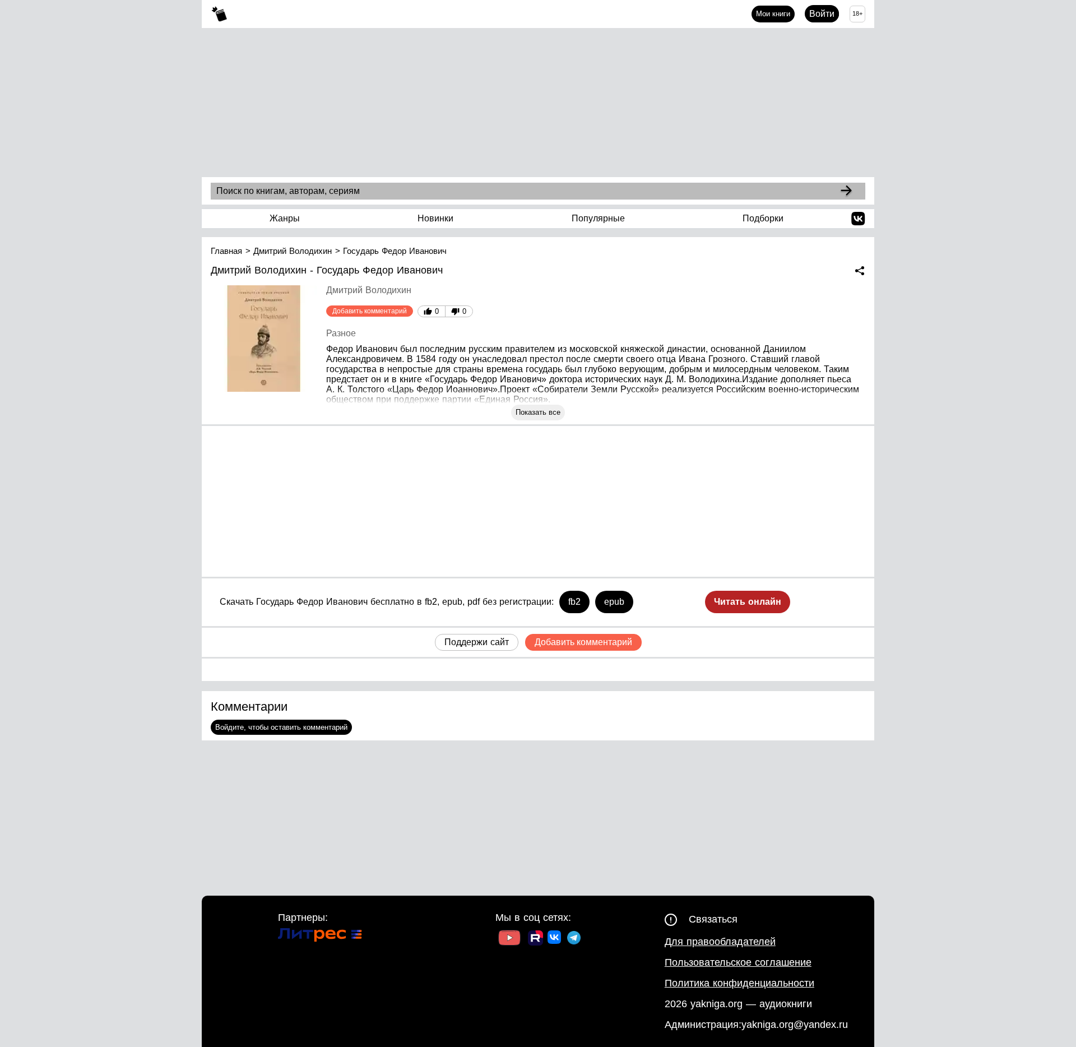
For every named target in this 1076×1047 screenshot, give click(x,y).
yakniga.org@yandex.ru (794, 1024)
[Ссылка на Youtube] (509, 939)
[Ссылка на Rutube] (535, 939)
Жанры (285, 218)
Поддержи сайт (476, 642)
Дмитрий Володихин (368, 290)
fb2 (574, 601)
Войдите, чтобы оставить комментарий (281, 727)
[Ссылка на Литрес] (320, 936)
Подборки (763, 218)
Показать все (538, 412)
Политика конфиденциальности (739, 983)
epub (614, 601)
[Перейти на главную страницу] (219, 14)
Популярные (598, 218)
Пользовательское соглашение (738, 962)
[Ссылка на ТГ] (574, 939)
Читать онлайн (747, 601)
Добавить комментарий (369, 311)
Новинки (435, 218)
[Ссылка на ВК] (555, 939)
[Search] (846, 191)
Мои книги (773, 14)
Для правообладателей (720, 941)
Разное (341, 333)
